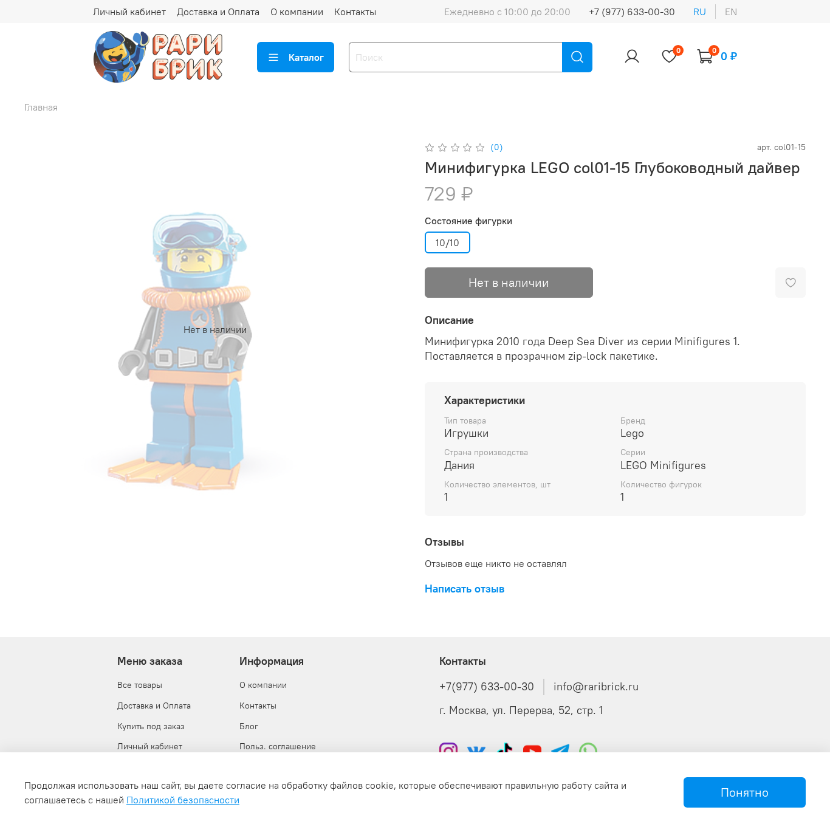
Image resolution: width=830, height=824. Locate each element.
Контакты (355, 11)
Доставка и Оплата (218, 11)
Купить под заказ (151, 726)
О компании (296, 11)
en (731, 11)
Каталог (306, 57)
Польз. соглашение (277, 746)
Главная (41, 107)
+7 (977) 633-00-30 (632, 11)
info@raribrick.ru (596, 686)
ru (699, 11)
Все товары (139, 684)
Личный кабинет (129, 11)
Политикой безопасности (182, 800)
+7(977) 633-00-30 (486, 686)
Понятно (745, 792)
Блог (248, 726)
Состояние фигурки (468, 221)
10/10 (447, 242)
